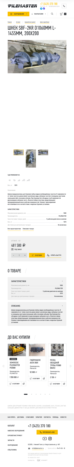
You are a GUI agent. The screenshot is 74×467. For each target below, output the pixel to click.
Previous (3, 366)
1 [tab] (26, 394)
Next (71, 366)
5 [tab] (45, 394)
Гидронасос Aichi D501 (35, 361)
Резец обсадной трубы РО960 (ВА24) (55, 364)
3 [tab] (36, 394)
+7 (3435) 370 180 (48, 4)
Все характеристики (14, 229)
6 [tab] (49, 394)
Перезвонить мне (49, 432)
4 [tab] (40, 394)
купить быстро (56, 255)
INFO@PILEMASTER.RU (54, 6)
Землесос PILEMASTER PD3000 (15, 365)
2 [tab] (31, 394)
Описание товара (28, 229)
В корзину (38, 255)
